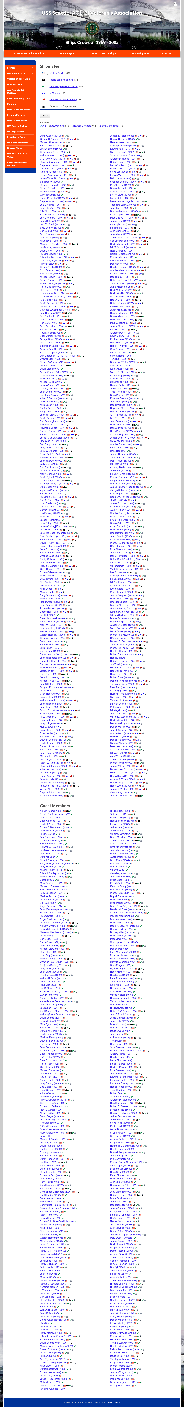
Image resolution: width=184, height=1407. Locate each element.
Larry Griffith (46, 1136)
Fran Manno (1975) (120, 227)
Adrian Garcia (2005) (50, 1093)
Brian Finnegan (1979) (51, 1053)
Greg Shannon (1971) (121, 546)
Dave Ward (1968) (119, 736)
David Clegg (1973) (50, 368)
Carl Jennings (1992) (50, 1296)
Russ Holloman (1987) (51, 1231)
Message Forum (15, 131)
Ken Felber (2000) (49, 1044)
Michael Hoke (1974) (50, 680)
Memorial (12, 104)
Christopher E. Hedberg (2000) (55, 1191)
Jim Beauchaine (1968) (52, 850)
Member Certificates (17, 142)
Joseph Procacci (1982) (122, 1073)
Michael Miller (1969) (121, 296)
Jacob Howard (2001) (51, 1254)
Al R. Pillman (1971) (120, 414)
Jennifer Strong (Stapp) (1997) (125, 1234)
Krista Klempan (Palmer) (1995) (56, 1336)
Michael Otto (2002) (120, 1027)
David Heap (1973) (49, 641)
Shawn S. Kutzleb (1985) (52, 1349)
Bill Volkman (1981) (120, 1309)
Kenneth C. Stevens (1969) (124, 611)
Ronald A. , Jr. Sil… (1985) (123, 1185)
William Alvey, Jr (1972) (52, 155)
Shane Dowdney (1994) (52, 457)
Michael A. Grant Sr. (50, 598)
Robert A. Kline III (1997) (52, 1339)
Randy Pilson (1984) (120, 1057)
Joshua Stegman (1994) (122, 595)
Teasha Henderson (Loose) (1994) (57, 1208)
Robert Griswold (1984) (52, 608)
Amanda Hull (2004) (50, 1270)
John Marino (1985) (120, 230)
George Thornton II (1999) (123, 1260)
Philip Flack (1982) (49, 1063)
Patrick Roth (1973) (120, 1126)
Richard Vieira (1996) (121, 1293)
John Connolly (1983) (51, 391)
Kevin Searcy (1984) (120, 539)
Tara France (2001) (49, 1073)
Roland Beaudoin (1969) (52, 188)
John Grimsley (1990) (51, 605)
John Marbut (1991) (120, 850)
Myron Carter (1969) (50, 342)
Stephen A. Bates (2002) (52, 847)
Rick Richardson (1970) (122, 1103)
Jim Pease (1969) (119, 388)
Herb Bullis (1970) (49, 290)
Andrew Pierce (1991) (121, 1053)
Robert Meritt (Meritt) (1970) (124, 280)
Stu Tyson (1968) (118, 697)
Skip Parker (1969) (119, 381)
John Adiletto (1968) (50, 817)
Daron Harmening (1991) (52, 1158)
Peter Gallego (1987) (50, 1090)
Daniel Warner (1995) (121, 739)
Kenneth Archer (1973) (51, 171)
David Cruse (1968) (50, 418)
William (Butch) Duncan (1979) (55, 1014)
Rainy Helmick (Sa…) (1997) (54, 654)
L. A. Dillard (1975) (49, 994)
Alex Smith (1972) (119, 562)
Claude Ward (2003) (120, 733)
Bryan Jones (46, 1306)
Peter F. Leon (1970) (120, 185)
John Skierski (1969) (120, 1188)
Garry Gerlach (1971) (50, 569)
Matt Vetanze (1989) (120, 707)
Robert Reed (116, 1093)
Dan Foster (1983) (49, 529)
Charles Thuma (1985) (121, 651)
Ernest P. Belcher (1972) (52, 198)
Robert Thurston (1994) (122, 654)
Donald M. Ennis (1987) (52, 1030)
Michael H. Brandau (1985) (53, 244)
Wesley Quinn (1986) (121, 441)
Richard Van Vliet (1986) (122, 1283)
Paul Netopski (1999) (121, 339)
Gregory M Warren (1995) (123, 1332)
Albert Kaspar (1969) (50, 769)
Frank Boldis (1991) (50, 221)
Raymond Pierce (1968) (122, 408)
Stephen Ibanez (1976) (51, 720)
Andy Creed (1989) (49, 411)
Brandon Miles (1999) (121, 919)
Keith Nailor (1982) (119, 984)
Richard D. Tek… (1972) (122, 641)
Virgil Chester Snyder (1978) (124, 569)
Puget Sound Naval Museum (17, 164)
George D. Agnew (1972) (52, 139)
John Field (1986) (49, 503)
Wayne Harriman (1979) (52, 631)
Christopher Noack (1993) (123, 998)
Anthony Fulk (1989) (50, 1080)
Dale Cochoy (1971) (50, 935)
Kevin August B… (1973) (52, 293)
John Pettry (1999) (119, 401)
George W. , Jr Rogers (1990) (125, 496)
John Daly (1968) (48, 955)
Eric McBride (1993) (120, 883)
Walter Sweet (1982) (120, 631)
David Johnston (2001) (51, 1303)
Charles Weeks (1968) (121, 1346)
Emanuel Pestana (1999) (123, 398)
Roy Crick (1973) (48, 952)
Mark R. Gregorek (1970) (52, 1132)
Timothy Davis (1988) (51, 975)
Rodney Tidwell (118, 657)
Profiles (11, 67)
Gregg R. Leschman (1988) (54, 1378)
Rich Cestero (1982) (50, 915)
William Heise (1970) (50, 1201)
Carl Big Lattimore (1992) (53, 1359)
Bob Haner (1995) (49, 1155)
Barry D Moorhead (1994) (123, 961)
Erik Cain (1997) (48, 902)
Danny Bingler (47, 856)
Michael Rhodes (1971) (122, 477)
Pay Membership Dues (18, 98)
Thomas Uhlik (117, 700)
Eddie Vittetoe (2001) (121, 1303)
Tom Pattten (116, 1040)
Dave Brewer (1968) (50, 250)
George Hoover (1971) (51, 1237)
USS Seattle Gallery (17, 126)
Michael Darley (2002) (51, 958)
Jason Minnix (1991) (120, 309)
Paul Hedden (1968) (50, 1195)
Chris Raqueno (118, 450)
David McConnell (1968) (122, 244)
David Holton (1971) (50, 690)
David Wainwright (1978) (122, 720)
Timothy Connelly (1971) (52, 388)
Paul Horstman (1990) (51, 1247)
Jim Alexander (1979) (51, 148)
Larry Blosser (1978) (50, 866)
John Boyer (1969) (49, 237)
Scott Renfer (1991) (120, 1096)
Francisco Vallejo (119, 1273)
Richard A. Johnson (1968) (53, 746)
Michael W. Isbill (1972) (52, 1280)
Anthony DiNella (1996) (52, 998)
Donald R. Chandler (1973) (54, 922)
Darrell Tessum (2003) (121, 1250)
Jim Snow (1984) (118, 1201)
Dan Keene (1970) (49, 772)
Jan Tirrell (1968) (119, 664)
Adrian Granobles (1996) (52, 1126)
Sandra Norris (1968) (121, 355)
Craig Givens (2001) (50, 578)
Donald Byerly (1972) (51, 899)
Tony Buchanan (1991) (51, 893)
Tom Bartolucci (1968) (51, 837)
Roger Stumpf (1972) (120, 621)
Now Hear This (14, 84)
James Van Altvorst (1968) (123, 1280)
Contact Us (168, 53)
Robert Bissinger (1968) (52, 860)
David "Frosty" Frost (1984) (53, 542)
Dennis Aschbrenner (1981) (54, 175)
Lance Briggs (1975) (50, 260)
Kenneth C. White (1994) (122, 1352)
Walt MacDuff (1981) (120, 833)
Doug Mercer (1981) (120, 276)
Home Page (66, 53)
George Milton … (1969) (52, 670)
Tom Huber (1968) (49, 707)
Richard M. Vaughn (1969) (123, 1286)
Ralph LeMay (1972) (120, 178)
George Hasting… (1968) (53, 634)
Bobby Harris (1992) (50, 1165)
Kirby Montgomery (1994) (123, 952)
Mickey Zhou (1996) (120, 1385)
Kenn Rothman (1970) (121, 506)
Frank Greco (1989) (50, 601)
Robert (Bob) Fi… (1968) (52, 1050)
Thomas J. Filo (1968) (51, 506)
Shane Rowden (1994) (121, 1132)
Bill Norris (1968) (118, 352)
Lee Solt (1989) (118, 572)
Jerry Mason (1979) (120, 234)
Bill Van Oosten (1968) (121, 703)
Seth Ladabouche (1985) (122, 155)
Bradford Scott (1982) (121, 1168)
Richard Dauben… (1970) (53, 434)
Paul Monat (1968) (119, 322)
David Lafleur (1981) (50, 1352)
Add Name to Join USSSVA (16, 91)
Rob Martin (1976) (119, 863)
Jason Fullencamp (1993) (53, 546)
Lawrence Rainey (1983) (122, 1083)
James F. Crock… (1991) (52, 414)
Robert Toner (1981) (120, 677)
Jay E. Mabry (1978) (120, 830)
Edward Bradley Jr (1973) (53, 873)
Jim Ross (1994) (118, 500)
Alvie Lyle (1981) (118, 224)
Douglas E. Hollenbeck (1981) (55, 687)
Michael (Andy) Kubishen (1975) (56, 1346)
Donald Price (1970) (120, 427)
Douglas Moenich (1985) (122, 316)
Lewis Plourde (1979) (121, 1060)
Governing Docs (141, 53)
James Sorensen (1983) (122, 1208)
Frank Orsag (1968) (120, 375)
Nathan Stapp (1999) (120, 1221)
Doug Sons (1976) (119, 1204)
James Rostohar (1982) (122, 503)
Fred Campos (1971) (50, 313)
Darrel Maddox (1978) (121, 837)
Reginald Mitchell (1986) (122, 945)
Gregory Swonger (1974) (122, 638)
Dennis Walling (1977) (121, 723)
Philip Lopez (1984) (120, 214)
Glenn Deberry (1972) (51, 981)
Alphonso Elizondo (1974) (53, 490)
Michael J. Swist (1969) (122, 634)
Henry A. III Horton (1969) (53, 1250)
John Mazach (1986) (120, 876)
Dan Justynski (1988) (51, 759)
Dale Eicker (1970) (49, 486)
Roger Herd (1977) (49, 1214)
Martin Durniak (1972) (51, 473)
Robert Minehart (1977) (122, 303)
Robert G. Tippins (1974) (122, 661)
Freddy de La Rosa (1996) (53, 441)
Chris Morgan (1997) (120, 965)
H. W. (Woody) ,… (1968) (52, 716)
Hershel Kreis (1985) (120, 142)
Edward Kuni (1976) (120, 148)
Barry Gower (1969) (50, 595)
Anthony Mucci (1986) (121, 332)
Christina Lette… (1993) (122, 191)
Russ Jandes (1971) (50, 733)
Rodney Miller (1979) (121, 932)
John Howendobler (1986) (53, 1257)
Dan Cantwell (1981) (50, 316)
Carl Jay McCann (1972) (122, 240)
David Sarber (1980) (120, 529)
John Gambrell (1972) (51, 562)
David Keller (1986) (50, 1316)
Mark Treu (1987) (119, 687)
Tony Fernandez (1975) (52, 1047)
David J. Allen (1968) (50, 824)
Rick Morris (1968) (119, 975)
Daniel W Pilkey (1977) (122, 411)
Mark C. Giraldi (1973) (51, 575)
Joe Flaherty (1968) (50, 513)
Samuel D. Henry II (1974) (53, 661)
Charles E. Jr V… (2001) (122, 1300)
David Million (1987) (120, 935)
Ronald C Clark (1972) (51, 362)
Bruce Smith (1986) (120, 1198)
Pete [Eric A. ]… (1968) (121, 217)
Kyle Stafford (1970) (120, 588)
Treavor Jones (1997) (51, 753)
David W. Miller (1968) (121, 293)
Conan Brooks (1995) (51, 267)
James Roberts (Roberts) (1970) (126, 486)
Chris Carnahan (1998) (51, 326)
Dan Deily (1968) (48, 444)
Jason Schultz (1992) (121, 536)
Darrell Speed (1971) (121, 1218)
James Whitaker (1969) (122, 759)
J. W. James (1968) (49, 1290)
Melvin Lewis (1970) (50, 1382)
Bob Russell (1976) (120, 1136)
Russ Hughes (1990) (50, 713)
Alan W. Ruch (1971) (120, 509)
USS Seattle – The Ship (102, 53)
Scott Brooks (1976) (50, 270)
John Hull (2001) (48, 1273)
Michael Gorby (47, 592)
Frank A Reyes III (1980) (122, 473)
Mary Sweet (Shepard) (121, 1237)
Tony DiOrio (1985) (49, 447)
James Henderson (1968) (53, 657)
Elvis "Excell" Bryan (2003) (53, 889)
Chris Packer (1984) (120, 378)
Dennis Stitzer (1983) (121, 1231)
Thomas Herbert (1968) (52, 664)
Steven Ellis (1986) (49, 1027)
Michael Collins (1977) (51, 381)
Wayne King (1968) (50, 789)
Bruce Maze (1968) (120, 879)
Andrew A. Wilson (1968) (123, 779)
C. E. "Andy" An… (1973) (53, 158)
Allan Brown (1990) (50, 273)
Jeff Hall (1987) (48, 615)
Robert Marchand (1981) (122, 853)
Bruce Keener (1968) (50, 776)
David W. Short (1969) (121, 1178)
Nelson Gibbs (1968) (50, 1113)
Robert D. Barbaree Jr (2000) (54, 827)
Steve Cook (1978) (49, 942)
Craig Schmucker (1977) (122, 532)
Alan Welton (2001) (120, 756)
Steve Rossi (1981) (120, 1122)
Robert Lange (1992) (120, 162)
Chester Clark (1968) (50, 358)
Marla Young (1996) (120, 1378)
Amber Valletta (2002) (121, 1277)
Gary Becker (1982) (50, 194)
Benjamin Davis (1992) (51, 965)
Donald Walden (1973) (121, 1319)
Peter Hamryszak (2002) (52, 618)
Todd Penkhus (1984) (121, 391)
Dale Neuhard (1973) (121, 342)
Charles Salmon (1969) (122, 1149)
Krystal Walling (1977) (121, 1323)
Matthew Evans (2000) (51, 1037)
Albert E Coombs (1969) (52, 398)
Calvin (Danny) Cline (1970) (54, 372)
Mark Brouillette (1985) (51, 883)
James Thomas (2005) (121, 1257)
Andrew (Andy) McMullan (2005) (126, 912)
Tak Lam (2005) (48, 1355)
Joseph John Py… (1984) (123, 437)
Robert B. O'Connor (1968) (123, 1011)
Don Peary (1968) (119, 1044)
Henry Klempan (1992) (51, 1332)
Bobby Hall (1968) (49, 611)
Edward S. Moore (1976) (122, 958)
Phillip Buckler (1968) (51, 286)
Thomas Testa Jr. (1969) (122, 644)
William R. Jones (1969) (52, 1309)
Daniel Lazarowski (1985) (53, 1368)
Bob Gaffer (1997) (49, 1086)
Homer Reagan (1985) (121, 1086)
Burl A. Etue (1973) (49, 500)
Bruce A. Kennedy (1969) (53, 1319)
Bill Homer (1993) (49, 1234)
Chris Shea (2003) (119, 1172)
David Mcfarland (118, 899)
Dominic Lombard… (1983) (124, 211)
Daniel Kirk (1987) (49, 1326)
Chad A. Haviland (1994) (52, 638)
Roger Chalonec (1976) (52, 919)
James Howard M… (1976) (123, 237)
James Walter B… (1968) (52, 178)
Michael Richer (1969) (121, 483)
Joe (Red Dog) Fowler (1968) (55, 532)
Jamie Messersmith (120, 286)
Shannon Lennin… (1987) (123, 181)
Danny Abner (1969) (50, 135)
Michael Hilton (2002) (51, 1224)
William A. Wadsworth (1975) (125, 716)
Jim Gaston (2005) (49, 1096)
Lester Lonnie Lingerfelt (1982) (125, 201)
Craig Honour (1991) (50, 693)
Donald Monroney (119, 948)
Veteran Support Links (18, 78)
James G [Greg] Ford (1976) (54, 526)
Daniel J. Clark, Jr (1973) (52, 365)
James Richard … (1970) (123, 326)
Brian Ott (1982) (118, 1024)
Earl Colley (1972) (49, 938)
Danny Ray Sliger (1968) (122, 555)
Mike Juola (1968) (49, 756)
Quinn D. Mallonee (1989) (123, 843)
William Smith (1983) (120, 565)
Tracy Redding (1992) (121, 1090)
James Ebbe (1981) (50, 1021)
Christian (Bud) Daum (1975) (54, 961)
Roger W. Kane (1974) (51, 762)
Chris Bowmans (48, 234)
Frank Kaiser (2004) (50, 1313)
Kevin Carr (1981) (49, 329)
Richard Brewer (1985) (51, 253)
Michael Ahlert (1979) (51, 142)
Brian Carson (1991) (50, 335)
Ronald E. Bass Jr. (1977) (53, 185)
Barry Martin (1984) (120, 860)
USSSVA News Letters (18, 109)
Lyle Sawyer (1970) (120, 1158)
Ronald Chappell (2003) (52, 352)
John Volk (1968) (118, 713)
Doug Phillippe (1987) (121, 404)
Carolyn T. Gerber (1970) (52, 1103)
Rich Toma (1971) (119, 674)
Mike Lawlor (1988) (50, 1365)
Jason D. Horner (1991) (52, 1244)
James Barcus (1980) (51, 830)
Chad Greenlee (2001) (51, 1129)
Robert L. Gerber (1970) (52, 565)
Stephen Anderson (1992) (53, 165)
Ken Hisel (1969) (48, 674)
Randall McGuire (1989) (122, 909)
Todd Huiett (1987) (49, 1267)
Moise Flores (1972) (50, 516)
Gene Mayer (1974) (120, 873)
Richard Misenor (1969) (122, 313)
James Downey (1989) (51, 460)
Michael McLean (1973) (122, 257)
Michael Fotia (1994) (50, 1070)
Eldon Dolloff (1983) (50, 454)
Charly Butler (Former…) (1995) (56, 296)
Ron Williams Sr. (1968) (122, 776)
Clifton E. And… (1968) (52, 168)
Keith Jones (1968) (49, 749)
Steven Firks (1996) (50, 509)
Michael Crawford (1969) (52, 948)
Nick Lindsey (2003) (120, 810)
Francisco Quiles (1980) (122, 1080)
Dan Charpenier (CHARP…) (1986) (58, 355)
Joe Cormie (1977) (49, 401)
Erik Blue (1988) (48, 211)
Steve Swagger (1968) (121, 628)
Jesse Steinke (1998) (121, 1224)
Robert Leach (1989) (50, 1372)
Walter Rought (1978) (121, 1129)
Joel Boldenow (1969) (51, 217)
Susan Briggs (47, 879)
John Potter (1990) (119, 421)
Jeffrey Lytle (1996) (120, 827)
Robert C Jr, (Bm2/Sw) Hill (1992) (57, 1221)
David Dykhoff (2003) (51, 477)
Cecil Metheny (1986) (121, 290)
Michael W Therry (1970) (122, 647)
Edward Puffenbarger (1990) (124, 1076)
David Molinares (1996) (122, 319)
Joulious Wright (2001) (121, 1372)
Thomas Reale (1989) (121, 457)
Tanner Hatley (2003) (50, 1178)
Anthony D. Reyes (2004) (123, 1099)
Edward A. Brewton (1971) (53, 257)
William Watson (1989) (121, 1339)
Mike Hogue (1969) (50, 1227)
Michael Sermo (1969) (121, 542)
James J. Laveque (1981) (53, 1362)
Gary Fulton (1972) (49, 549)
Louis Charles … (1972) (122, 165)
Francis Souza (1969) (121, 578)
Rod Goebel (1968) (50, 582)
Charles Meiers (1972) (121, 270)
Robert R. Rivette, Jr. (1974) (124, 1106)
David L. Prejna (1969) (121, 1067)
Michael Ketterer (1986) (52, 782)
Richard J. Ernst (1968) (51, 496)
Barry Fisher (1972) (50, 1057)
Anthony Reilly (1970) (121, 467)
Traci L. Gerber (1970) (51, 1109)
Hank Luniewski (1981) (122, 820)
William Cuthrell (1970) (51, 424)
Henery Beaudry (48, 191)
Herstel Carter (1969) (50, 912)
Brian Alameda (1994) (51, 820)
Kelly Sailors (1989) (120, 1142)
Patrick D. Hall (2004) (51, 1149)
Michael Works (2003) (121, 1365)
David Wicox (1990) (120, 1355)
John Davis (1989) (49, 971)
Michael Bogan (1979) (51, 870)
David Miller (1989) (120, 922)
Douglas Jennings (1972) (53, 739)
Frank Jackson (47, 726)
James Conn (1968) (50, 385)
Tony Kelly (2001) (49, 779)
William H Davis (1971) (52, 978)
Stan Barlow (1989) (50, 181)
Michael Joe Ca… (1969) (52, 306)
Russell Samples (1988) (122, 1152)
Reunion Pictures (16, 115)
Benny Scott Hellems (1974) (54, 1204)
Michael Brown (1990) (51, 276)
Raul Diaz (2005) (48, 984)
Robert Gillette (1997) (51, 572)
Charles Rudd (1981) (121, 513)
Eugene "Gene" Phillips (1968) (125, 1050)
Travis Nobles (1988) (120, 1001)
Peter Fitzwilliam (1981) (52, 1060)
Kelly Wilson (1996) (120, 1362)
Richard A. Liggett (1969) (52, 1388)
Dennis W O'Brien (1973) (123, 362)
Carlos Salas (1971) (120, 523)
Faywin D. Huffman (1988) (53, 710)
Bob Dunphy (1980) (50, 467)
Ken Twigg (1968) (119, 690)
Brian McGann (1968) (121, 902)
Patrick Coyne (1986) (51, 408)
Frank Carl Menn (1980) (122, 273)
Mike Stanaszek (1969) (122, 592)
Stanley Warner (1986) (121, 743)
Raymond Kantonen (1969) (54, 766)
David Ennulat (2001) (51, 1034)
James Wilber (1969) (120, 766)
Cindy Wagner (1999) (121, 1316)
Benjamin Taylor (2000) (122, 1247)
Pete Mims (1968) (119, 938)
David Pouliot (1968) (120, 424)
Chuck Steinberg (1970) (122, 601)
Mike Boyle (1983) (49, 240)
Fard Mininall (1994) (120, 306)
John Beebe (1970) (50, 853)
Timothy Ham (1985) (50, 1152)
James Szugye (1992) (121, 1241)
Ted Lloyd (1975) (118, 814)
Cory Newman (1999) (121, 991)
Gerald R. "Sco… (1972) (122, 253)
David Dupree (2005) (50, 1017)
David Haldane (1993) (51, 1145)
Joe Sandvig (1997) (120, 1155)
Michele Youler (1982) (121, 1375)
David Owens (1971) (120, 1030)
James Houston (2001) (51, 703)
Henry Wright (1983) (120, 785)
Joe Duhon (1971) (49, 1007)
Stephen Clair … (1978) (52, 201)
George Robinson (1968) (122, 490)
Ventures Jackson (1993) (52, 1286)
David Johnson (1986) (51, 743)
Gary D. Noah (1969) (120, 349)
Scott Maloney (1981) (121, 847)
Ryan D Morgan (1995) (121, 968)
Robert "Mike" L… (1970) (123, 168)
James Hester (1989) (50, 1218)
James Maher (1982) (120, 840)
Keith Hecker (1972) (50, 1188)
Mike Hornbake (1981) (51, 1241)
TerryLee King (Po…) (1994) (54, 785)
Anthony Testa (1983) (121, 1254)
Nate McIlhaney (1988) (121, 250)
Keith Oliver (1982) (119, 368)
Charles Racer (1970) (121, 444)
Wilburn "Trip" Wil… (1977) (124, 772)
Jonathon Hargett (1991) (52, 628)
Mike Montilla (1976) (120, 955)
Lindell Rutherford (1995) (123, 519)
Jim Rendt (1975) (119, 470)
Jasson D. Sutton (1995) (122, 624)
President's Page (16, 137)
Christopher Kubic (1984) (123, 145)
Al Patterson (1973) (120, 1037)
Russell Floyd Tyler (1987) (123, 693)
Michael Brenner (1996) (52, 876)
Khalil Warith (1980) (120, 1329)
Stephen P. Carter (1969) (52, 345)
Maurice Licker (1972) (51, 1385)
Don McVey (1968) (119, 263)
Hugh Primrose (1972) (121, 431)
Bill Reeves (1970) (119, 464)
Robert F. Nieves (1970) (122, 345)
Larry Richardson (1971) (122, 480)
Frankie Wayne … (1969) (122, 175)
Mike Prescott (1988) (120, 1070)
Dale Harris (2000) (49, 1168)
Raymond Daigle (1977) (52, 427)
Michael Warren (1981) (121, 1336)
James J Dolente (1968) (52, 450)
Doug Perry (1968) (119, 395)
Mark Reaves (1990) (120, 460)
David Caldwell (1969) (51, 303)
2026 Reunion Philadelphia (27, 53)
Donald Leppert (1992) (121, 188)
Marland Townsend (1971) (123, 680)
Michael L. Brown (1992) (52, 886)
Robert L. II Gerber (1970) (53, 1106)
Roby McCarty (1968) (121, 889)
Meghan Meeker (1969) (122, 915)
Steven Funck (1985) (50, 552)
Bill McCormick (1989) (121, 247)
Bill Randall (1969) (119, 447)
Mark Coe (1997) (48, 378)
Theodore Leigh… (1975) (123, 204)
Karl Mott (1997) (118, 329)
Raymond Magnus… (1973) (54, 162)
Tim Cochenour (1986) (51, 375)
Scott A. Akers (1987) (51, 145)
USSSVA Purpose (16, 73)
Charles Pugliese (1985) (122, 434)
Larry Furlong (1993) (50, 1083)
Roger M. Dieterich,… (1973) (54, 991)
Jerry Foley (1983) (49, 523)
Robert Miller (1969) (120, 299)
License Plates (14, 148)
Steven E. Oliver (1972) (122, 372)
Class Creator (114, 1402)
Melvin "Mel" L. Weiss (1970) (124, 1349)
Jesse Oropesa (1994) (121, 1017)
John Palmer (116, 1034)
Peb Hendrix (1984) (50, 1211)
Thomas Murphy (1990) (122, 981)
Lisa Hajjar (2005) (49, 1142)
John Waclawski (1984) (122, 1313)
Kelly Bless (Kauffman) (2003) (55, 863)
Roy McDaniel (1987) (121, 896)
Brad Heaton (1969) (50, 644)
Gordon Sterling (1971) (121, 608)
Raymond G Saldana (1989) (124, 1145)
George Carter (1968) (51, 339)
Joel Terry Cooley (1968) (52, 395)
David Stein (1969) (119, 598)
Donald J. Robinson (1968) (124, 1113)
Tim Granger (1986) (50, 1122)
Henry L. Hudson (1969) (52, 1263)
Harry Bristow (47, 263)
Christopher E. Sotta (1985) (124, 575)
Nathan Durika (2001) (51, 470)
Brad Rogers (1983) (120, 493)
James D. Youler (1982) (122, 789)
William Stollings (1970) (122, 615)
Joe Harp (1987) (48, 1162)
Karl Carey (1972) (49, 322)
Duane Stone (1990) (120, 618)
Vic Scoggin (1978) (120, 1165)
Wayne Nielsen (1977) (121, 994)
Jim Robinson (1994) (120, 1119)
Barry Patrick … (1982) (51, 539)
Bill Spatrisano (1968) (121, 582)
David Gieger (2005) (50, 1116)
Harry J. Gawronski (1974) (53, 1099)
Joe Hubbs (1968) (49, 1260)
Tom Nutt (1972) (118, 358)
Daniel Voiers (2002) (120, 1306)
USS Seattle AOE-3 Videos (17, 155)
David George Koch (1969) (53, 1342)
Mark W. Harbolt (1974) (51, 624)
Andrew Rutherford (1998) (123, 1139)
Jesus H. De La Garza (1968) (55, 437)
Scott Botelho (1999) (50, 227)
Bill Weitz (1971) (118, 753)
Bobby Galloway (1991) (52, 559)
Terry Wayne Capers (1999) (54, 909)
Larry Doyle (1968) (49, 464)
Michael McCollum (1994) (123, 893)
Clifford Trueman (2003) (122, 1263)
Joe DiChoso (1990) (50, 988)
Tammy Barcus (47, 833)
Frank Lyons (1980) (120, 824)
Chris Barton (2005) (50, 840)
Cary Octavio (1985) (120, 365)
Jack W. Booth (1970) (51, 224)
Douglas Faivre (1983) (51, 1040)
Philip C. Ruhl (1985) (121, 516)
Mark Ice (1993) (48, 1277)
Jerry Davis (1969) (49, 968)
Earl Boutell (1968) (49, 230)
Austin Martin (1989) (120, 856)
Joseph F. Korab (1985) (122, 135)
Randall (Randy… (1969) (123, 267)
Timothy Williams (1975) (122, 1359)
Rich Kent (45, 1323)
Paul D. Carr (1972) (50, 332)
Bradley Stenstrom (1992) (123, 605)
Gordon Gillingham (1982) (53, 1119)
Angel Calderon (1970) (51, 906)
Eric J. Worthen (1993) (121, 1368)
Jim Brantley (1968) (50, 247)
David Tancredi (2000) (121, 1244)
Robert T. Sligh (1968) (121, 1195)
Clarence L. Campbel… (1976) (55, 309)
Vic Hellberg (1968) (50, 651)
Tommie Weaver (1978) (122, 1342)
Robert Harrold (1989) (51, 1172)
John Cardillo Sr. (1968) (52, 319)
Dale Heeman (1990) (50, 1198)
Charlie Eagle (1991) (50, 480)
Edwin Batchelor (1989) (52, 843)
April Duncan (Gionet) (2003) (54, 1011)
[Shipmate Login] (175, 4)
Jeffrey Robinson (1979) (122, 1116)
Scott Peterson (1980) (121, 1047)
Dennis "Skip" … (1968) (122, 782)
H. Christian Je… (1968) (52, 1300)
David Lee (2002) (49, 1375)
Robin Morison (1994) (121, 971)
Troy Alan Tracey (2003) (122, 684)
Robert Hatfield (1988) (51, 1175)
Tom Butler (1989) (49, 299)
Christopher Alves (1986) (52, 152)
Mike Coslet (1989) (49, 404)
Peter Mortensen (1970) (122, 978)
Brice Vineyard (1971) (121, 1296)
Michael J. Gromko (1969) (53, 1139)
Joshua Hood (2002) (50, 697)
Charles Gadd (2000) (50, 555)
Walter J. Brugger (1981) (52, 283)
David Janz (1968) (49, 1293)
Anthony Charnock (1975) (53, 925)
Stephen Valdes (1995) (122, 1270)
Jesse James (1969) (50, 730)
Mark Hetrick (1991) (50, 667)
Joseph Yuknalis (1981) (122, 795)
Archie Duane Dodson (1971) (55, 1001)
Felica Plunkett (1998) (121, 1063)
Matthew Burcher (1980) (52, 896)
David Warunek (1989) (121, 746)
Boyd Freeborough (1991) (53, 536)
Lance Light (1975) (119, 198)
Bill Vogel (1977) (118, 710)
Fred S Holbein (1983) (51, 684)
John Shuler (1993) (120, 1181)
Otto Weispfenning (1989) (123, 749)
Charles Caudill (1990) (51, 349)
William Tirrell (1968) (120, 667)
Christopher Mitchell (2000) (124, 942)
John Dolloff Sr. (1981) (51, 1004)
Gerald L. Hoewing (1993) (53, 677)
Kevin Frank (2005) (49, 1076)
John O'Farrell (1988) (121, 1014)
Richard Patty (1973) (120, 385)
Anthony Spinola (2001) (122, 585)
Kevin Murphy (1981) (120, 335)
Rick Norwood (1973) (121, 1007)
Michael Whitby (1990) (121, 762)
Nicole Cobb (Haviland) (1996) (55, 932)
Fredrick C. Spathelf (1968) (123, 1214)
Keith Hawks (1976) (50, 1181)
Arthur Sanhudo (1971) (121, 526)
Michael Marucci (118, 866)
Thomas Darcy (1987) (51, 431)
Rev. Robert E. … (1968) (52, 214)
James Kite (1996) (49, 1329)
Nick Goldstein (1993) (51, 585)
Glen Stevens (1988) (120, 1227)
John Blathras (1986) (50, 208)
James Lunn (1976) (120, 221)
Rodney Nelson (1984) (121, 988)
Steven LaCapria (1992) (122, 152)
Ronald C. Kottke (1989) (122, 139)
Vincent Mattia (117, 870)
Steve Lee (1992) (119, 171)
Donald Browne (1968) (51, 280)
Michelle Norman (119, 1004)
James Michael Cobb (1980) (54, 929)
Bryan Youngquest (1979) (123, 1382)
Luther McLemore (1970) (122, 260)
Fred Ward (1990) (119, 1326)
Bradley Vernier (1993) (121, 1290)
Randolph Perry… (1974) (53, 483)
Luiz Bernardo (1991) (51, 204)
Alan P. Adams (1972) (51, 810)
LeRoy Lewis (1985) (120, 194)
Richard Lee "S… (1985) (122, 769)
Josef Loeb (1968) (119, 208)
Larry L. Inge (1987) (50, 723)
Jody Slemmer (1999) (121, 1191)
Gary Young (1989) (119, 792)
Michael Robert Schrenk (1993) (126, 1162)
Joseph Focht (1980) (50, 519)
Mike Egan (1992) (49, 1024)
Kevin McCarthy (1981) (122, 886)
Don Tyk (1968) (118, 1267)
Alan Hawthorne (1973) (52, 1185)
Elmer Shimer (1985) (120, 1175)
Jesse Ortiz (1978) (119, 1021)
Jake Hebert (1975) (50, 647)
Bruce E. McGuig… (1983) (123, 906)
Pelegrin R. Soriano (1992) (123, 1211)
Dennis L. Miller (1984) (121, 929)
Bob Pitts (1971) (118, 418)
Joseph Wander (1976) (121, 730)
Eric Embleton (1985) (51, 493)
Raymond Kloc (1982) (51, 792)
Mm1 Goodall (47, 588)
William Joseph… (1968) (52, 700)
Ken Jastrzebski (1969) (51, 736)
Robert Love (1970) (120, 817)
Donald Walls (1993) (120, 726)
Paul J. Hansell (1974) (51, 621)
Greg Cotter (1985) (49, 945)
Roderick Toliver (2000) (122, 670)
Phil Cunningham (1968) (52, 421)
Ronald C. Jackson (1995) (53, 1283)
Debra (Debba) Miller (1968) (124, 925)
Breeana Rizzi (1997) (121, 1109)
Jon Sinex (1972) (119, 552)
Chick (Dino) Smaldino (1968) (125, 559)
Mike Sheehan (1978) (121, 549)
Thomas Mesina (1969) (122, 283)
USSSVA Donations (17, 120)
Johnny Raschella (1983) (123, 454)
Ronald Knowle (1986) (51, 795)
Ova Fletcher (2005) (50, 1067)
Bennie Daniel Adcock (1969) (55, 814)
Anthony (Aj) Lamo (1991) (123, 158)
